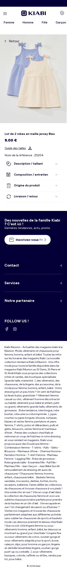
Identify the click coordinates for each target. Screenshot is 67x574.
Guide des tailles (15, 148)
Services (11, 283)
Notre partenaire (19, 300)
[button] (33, 163)
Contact (11, 265)
